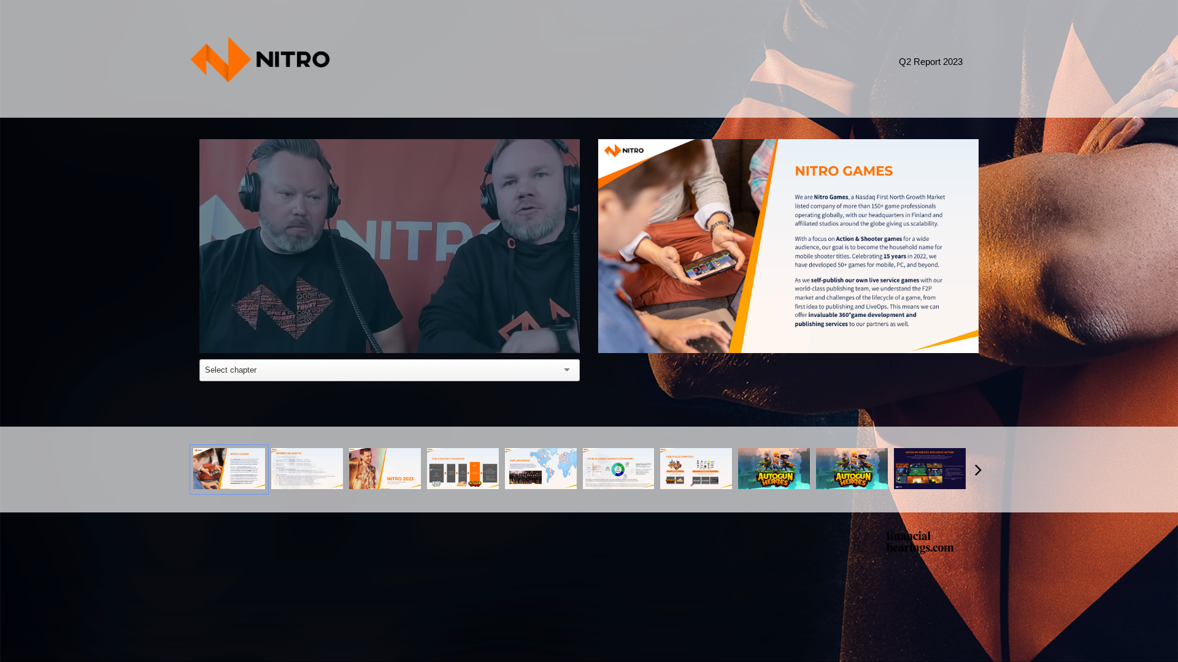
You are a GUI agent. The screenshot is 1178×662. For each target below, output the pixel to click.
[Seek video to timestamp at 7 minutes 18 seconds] (385, 469)
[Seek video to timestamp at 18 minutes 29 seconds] (774, 469)
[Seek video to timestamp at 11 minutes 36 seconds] (619, 469)
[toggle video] (524, 334)
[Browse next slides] (978, 469)
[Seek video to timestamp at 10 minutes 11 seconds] (541, 469)
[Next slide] (968, 265)
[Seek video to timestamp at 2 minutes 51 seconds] (307, 469)
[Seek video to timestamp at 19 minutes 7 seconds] (930, 469)
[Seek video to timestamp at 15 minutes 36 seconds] (696, 469)
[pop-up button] (543, 334)
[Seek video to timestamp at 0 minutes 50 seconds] (229, 469)
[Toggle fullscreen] (969, 148)
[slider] (390, 316)
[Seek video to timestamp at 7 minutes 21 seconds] (463, 469)
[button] (392, 248)
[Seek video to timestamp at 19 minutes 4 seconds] (852, 469)
